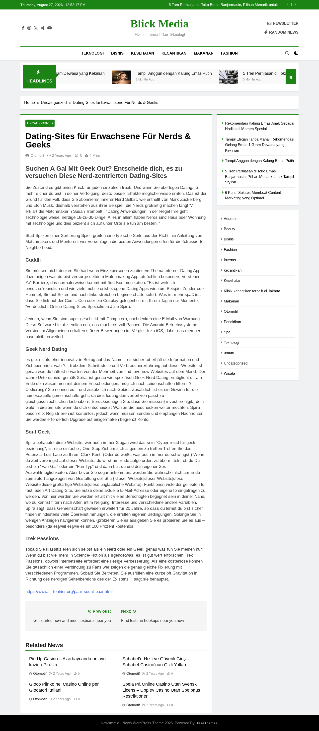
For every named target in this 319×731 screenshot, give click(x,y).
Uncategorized (40, 123)
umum (229, 353)
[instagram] (29, 28)
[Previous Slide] (287, 4)
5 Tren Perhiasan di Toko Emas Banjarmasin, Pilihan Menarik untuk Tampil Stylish (223, 5)
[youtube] (49, 28)
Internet (230, 260)
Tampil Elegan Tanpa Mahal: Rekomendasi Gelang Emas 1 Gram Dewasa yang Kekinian (259, 144)
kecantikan (173, 53)
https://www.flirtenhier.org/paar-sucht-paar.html (69, 591)
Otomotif (37, 155)
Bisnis (117, 53)
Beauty (229, 229)
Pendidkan (232, 322)
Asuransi (231, 219)
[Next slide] (295, 4)
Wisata (229, 373)
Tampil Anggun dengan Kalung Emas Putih (159, 73)
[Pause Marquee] (291, 76)
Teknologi (92, 53)
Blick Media (159, 23)
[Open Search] (287, 53)
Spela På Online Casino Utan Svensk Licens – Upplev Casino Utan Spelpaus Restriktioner (161, 690)
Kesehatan (142, 53)
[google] (42, 28)
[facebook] (23, 28)
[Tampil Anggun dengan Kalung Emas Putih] (106, 80)
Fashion (229, 53)
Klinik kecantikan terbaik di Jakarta (252, 291)
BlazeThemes (206, 723)
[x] (35, 28)
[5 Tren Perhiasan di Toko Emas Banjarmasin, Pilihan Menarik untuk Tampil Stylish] (213, 80)
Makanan (204, 53)
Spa (227, 332)
